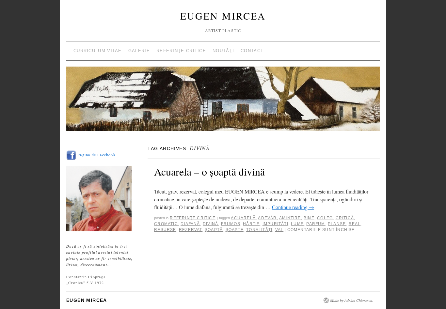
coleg (325, 218)
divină (210, 224)
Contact (252, 50)
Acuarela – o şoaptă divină (209, 171)
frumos (230, 224)
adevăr (267, 218)
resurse (165, 229)
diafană (190, 224)
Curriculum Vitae (97, 50)
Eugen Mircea (223, 15)
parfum (315, 224)
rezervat (190, 229)
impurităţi (275, 224)
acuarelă (243, 218)
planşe (337, 224)
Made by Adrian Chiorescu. (351, 300)
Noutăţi (223, 50)
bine (309, 218)
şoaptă (214, 229)
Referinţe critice (181, 50)
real (355, 224)
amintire (290, 218)
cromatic (166, 224)
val (279, 229)
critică (345, 218)
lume (297, 224)
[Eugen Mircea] (223, 102)
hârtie (251, 224)
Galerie (139, 50)
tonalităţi (259, 229)
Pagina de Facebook (96, 154)
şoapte (235, 229)
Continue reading (293, 207)
